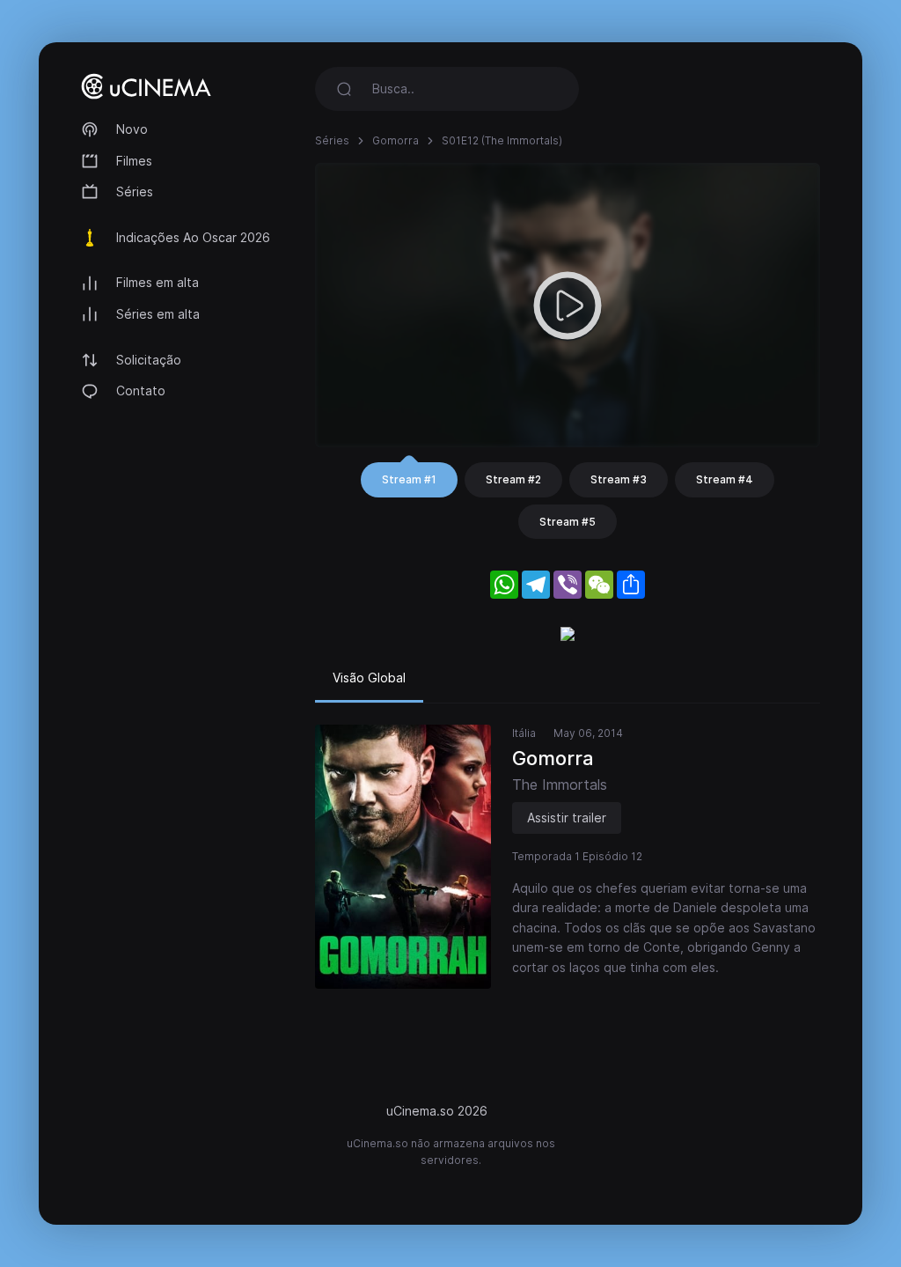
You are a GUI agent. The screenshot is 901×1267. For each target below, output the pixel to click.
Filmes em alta (157, 282)
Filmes (134, 160)
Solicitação (148, 359)
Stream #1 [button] (409, 479)
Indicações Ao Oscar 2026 (193, 237)
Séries (134, 191)
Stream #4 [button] (724, 479)
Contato (140, 390)
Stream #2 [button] (513, 479)
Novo (132, 129)
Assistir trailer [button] (566, 817)
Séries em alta (158, 313)
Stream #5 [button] (567, 521)
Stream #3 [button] (618, 479)
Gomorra (395, 140)
